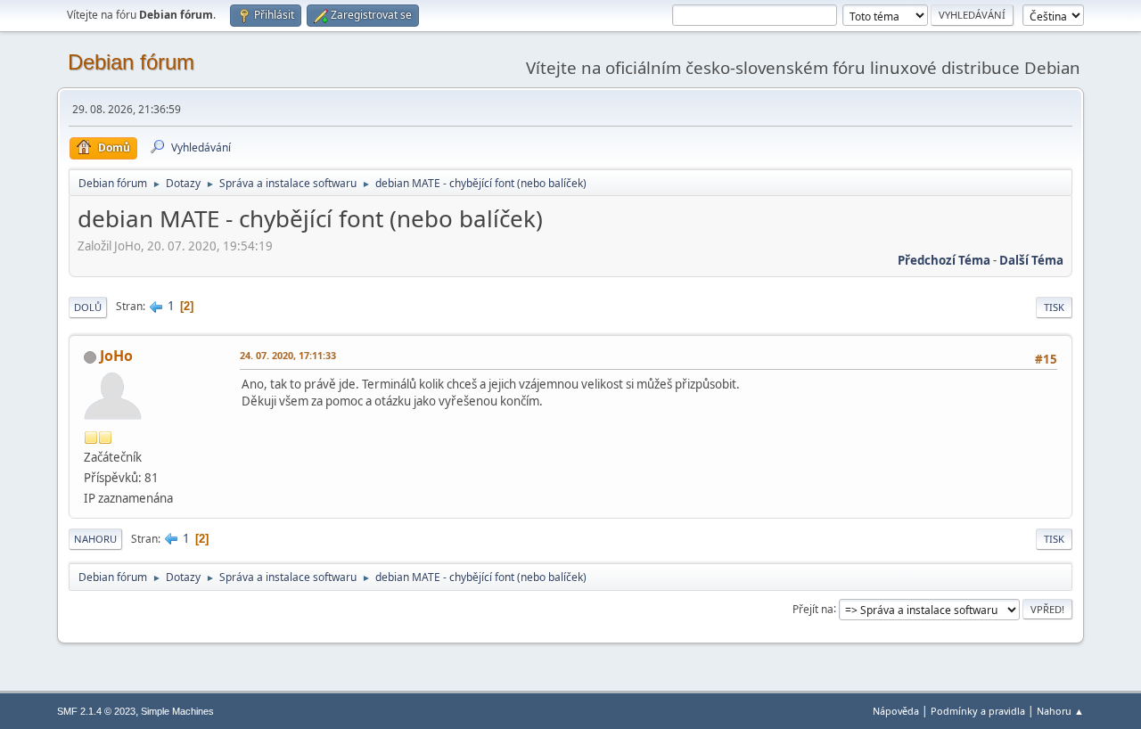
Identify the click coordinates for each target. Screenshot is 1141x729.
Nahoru (95, 538)
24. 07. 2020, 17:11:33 (288, 355)
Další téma (1031, 260)
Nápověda (896, 710)
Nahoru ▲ (1060, 710)
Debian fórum (131, 62)
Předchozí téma (944, 260)
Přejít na (812, 608)
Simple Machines (177, 711)
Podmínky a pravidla (978, 710)
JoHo (116, 355)
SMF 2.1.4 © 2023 (96, 711)
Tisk (1054, 307)
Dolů (88, 307)
